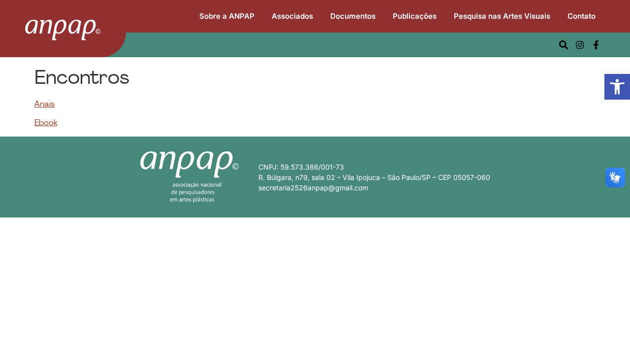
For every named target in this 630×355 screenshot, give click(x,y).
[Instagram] (579, 44)
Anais (44, 104)
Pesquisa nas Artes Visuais (502, 16)
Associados (292, 16)
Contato (581, 16)
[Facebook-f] (596, 44)
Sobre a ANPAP (226, 16)
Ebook (45, 123)
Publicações (415, 16)
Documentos (353, 16)
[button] (617, 87)
